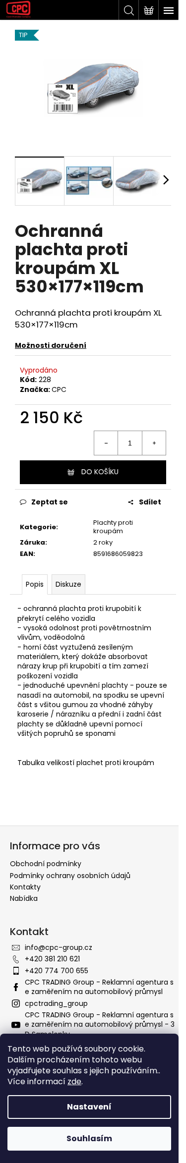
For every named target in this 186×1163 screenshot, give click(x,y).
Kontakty (25, 887)
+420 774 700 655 (56, 971)
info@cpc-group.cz (58, 947)
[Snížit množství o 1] (106, 443)
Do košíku (100, 472)
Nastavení (89, 1106)
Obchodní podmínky (45, 864)
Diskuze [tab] (68, 584)
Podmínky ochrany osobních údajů (70, 876)
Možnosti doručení (50, 345)
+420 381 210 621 (52, 959)
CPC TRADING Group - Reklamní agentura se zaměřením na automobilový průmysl (99, 987)
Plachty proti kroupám (113, 527)
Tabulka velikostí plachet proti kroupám (85, 763)
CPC (59, 389)
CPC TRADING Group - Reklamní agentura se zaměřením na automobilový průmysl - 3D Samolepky (100, 1024)
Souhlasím (89, 1138)
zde (74, 1081)
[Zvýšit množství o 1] (154, 443)
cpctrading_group (56, 1003)
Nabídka (24, 898)
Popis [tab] (35, 584)
